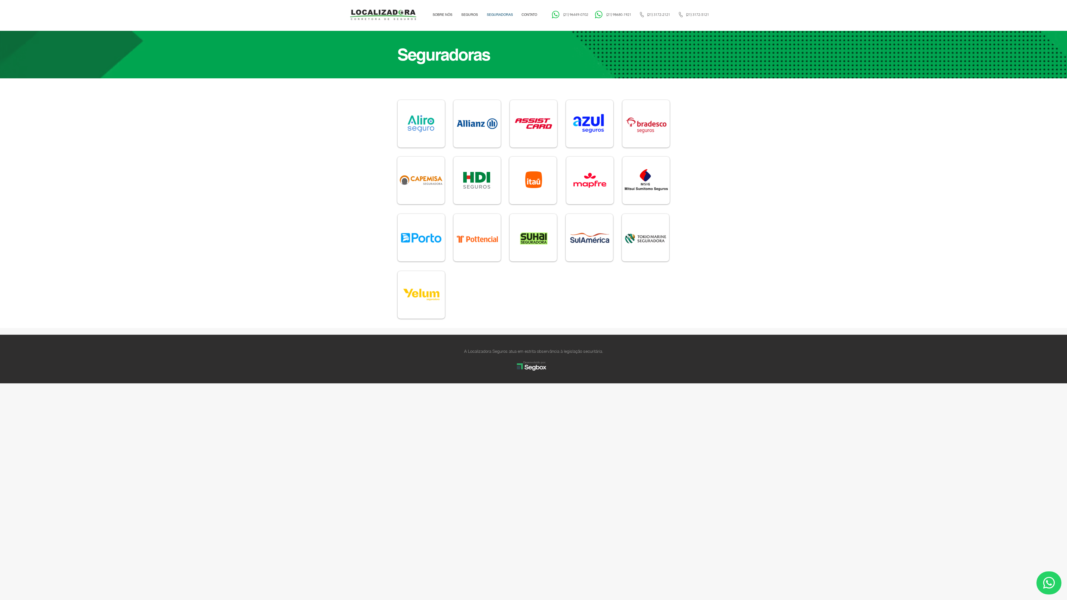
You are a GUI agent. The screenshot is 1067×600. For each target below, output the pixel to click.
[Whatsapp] (1048, 582)
